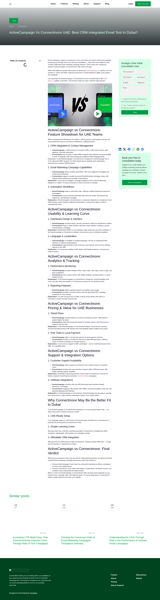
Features (64, 4)
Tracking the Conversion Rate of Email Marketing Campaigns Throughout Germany (78, 540)
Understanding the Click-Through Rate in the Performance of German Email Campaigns (128, 540)
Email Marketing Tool (93, 70)
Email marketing (82, 376)
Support (97, 4)
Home (53, 4)
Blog (107, 4)
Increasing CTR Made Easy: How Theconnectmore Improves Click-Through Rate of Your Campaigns (30, 540)
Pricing (76, 4)
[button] (40, 61)
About (86, 4)
